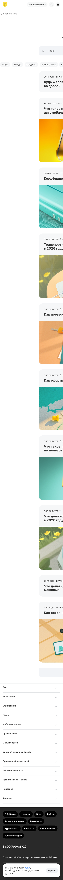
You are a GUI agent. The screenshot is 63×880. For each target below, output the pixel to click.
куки (27, 867)
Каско (47, 103)
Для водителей (52, 239)
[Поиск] (51, 4)
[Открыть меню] (58, 4)
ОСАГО (47, 173)
